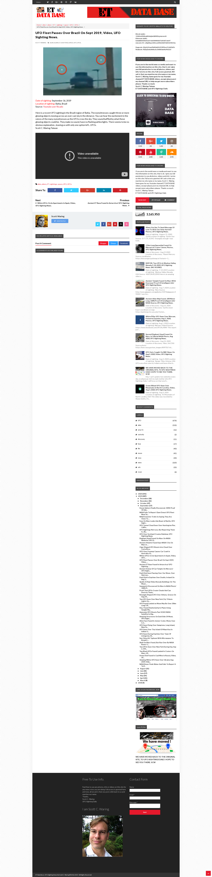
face (139, 444)
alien (44, 25)
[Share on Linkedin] (104, 190)
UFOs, (79, 42)
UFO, (75, 42)
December (144, 498)
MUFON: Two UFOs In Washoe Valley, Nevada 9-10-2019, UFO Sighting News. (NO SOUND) (161, 265)
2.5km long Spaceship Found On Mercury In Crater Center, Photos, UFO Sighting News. (159, 247)
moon (140, 453)
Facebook (124, 243)
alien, (52, 42)
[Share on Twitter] (71, 190)
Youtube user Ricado (53, 106)
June (142, 673)
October (143, 503)
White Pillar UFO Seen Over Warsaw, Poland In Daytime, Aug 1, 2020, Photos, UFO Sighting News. (161, 318)
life (139, 449)
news (140, 463)
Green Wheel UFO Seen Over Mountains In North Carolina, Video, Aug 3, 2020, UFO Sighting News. (160, 388)
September (144, 506)
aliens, (56, 42)
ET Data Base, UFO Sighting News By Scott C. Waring (52, 875)
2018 (140, 683)
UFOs (77, 25)
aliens (49, 25)
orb (139, 467)
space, (71, 42)
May (142, 676)
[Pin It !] (120, 190)
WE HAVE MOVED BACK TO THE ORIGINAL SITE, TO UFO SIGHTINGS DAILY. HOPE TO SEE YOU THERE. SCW (160, 371)
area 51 (140, 430)
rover (140, 472)
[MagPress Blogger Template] (53, 12)
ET (54, 25)
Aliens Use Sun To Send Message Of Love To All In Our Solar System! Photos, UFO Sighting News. (160, 229)
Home (38, 2)
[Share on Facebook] (55, 190)
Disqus (113, 243)
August (143, 669)
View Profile (61, 221)
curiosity (141, 434)
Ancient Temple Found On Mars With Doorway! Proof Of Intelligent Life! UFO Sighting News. (161, 283)
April (142, 678)
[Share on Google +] (87, 190)
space (66, 25)
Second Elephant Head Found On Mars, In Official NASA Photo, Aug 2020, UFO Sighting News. (159, 336)
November (144, 501)
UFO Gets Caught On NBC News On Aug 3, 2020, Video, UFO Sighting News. (160, 354)
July (142, 671)
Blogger (103, 243)
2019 (140, 496)
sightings (59, 25)
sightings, (65, 42)
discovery (141, 439)
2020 (140, 494)
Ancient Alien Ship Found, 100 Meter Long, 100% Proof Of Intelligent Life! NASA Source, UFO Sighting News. (160, 301)
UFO (71, 25)
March (142, 680)
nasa (139, 458)
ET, (60, 42)
